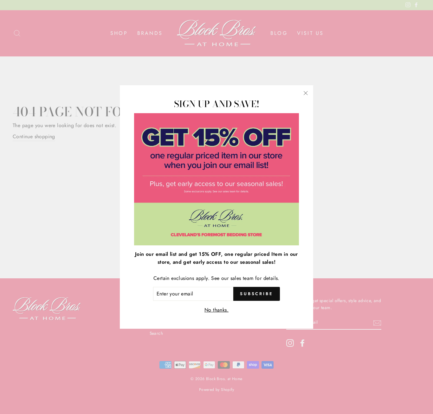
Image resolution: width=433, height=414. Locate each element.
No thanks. (216, 310)
